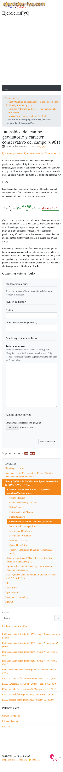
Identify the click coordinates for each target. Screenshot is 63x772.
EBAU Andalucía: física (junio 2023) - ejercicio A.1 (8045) (29, 688)
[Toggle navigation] (6, 88)
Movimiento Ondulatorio (20, 530)
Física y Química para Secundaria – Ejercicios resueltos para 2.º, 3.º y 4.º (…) (30, 576)
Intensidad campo (35, 153)
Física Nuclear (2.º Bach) (21, 511)
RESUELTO (53, 153)
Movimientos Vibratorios (20, 535)
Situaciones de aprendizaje (17, 596)
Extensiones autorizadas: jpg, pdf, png (23, 422)
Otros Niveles (11, 587)
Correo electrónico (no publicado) (21, 322)
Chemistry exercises (14, 468)
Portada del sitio (12, 98)
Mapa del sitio (8, 759)
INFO (7, 582)
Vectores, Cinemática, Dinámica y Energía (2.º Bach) (30, 551)
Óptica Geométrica (18, 545)
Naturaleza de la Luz (19, 540)
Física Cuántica (16, 507)
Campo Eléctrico (17, 497)
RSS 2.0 (35, 759)
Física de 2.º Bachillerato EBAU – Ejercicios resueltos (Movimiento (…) (28, 491)
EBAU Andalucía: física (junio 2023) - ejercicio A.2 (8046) (29, 683)
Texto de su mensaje (15, 346)
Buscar (5, 612)
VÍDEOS (9, 601)
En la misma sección (14, 626)
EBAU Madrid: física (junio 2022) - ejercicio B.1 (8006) (28, 694)
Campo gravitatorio (14, 153)
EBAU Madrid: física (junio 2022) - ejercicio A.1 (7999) (28, 699)
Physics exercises (13, 592)
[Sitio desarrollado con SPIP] (55, 757)
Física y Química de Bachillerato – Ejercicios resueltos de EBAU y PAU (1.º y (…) (31, 482)
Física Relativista (17, 516)
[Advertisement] (31, 52)
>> (57, 617)
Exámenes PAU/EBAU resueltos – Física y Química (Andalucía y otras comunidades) (29, 474)
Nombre (9, 309)
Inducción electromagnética (22, 526)
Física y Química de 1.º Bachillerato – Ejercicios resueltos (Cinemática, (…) (29, 559)
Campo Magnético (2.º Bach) (22, 502)
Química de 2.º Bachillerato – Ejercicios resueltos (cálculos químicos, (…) (30, 568)
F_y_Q (41, 146)
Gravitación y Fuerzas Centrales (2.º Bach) (27, 115)
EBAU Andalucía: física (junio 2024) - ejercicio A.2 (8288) (29, 678)
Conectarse (22, 759)
